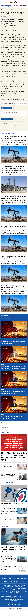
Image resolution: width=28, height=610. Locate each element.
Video (2, 318)
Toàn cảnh (15, 5)
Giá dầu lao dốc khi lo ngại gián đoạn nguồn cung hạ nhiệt (13, 286)
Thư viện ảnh (13, 318)
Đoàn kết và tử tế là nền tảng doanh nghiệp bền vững (13, 342)
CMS (11, 608)
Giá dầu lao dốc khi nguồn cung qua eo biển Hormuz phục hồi (13, 227)
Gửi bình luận (7, 119)
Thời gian (8, 125)
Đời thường (4, 526)
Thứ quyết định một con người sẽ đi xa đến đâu (7, 518)
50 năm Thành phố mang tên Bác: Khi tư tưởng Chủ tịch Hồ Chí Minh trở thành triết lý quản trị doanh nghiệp (14, 456)
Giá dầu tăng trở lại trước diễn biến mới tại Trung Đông (13, 137)
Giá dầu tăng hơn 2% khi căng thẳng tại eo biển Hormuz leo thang (13, 197)
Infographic (19, 318)
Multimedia (5, 316)
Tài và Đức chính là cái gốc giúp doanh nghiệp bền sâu (12, 417)
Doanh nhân (23, 5)
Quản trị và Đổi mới (7, 482)
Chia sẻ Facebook (7, 108)
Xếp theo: (3, 125)
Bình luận (17, 9)
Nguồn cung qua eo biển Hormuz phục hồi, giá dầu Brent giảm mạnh (13, 257)
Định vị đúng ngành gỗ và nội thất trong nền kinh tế (9, 465)
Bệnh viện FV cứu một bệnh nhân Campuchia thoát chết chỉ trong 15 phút (13, 549)
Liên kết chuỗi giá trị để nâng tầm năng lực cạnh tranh (9, 475)
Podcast (7, 318)
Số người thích (14, 125)
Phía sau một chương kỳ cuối (12, 503)
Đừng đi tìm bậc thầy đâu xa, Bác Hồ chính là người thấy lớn (13, 392)
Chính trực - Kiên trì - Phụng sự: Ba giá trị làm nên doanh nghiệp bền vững (13, 367)
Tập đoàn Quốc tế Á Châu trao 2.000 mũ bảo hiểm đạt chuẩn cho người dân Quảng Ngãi (8, 559)
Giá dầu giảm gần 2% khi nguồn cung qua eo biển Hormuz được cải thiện (13, 167)
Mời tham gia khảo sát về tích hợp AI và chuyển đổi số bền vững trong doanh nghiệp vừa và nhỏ (9, 511)
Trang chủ (3, 9)
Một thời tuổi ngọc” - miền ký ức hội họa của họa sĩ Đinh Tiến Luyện (9, 568)
